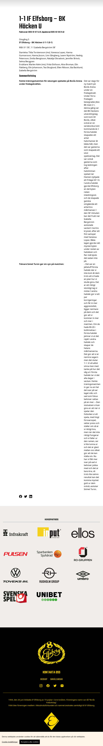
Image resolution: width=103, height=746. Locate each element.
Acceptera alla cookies (30, 742)
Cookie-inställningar (10, 742)
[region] (51, 739)
